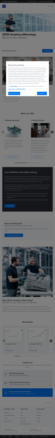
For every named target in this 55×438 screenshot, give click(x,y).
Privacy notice (13, 86)
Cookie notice (11, 89)
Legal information (20, 89)
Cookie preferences (14, 93)
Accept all (42, 93)
